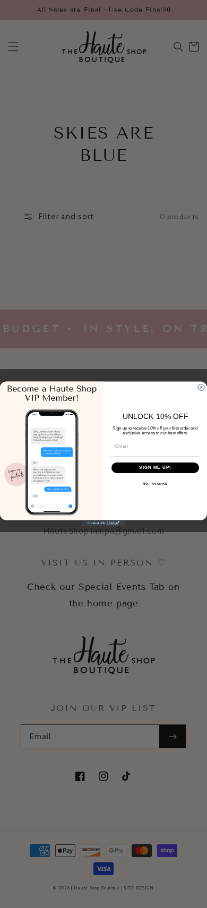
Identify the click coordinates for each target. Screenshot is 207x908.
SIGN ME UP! (155, 468)
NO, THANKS (155, 484)
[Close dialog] (201, 387)
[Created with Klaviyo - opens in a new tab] (103, 523)
